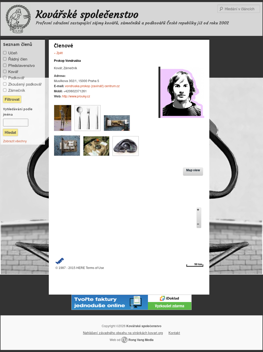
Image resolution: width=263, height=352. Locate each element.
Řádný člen (17, 59)
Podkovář (16, 77)
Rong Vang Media (141, 339)
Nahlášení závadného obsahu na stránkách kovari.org (123, 332)
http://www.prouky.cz (76, 96)
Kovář (13, 71)
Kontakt (174, 332)
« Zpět (58, 53)
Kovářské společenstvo (87, 14)
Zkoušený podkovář (25, 84)
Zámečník (16, 90)
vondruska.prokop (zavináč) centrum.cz (92, 86)
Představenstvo (21, 65)
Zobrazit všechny (15, 141)
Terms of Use (95, 268)
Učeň (12, 52)
